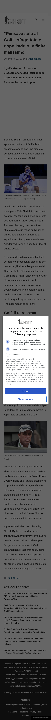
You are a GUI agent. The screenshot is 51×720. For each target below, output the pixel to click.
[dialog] (26, 360)
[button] (25, 355)
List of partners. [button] (31, 369)
